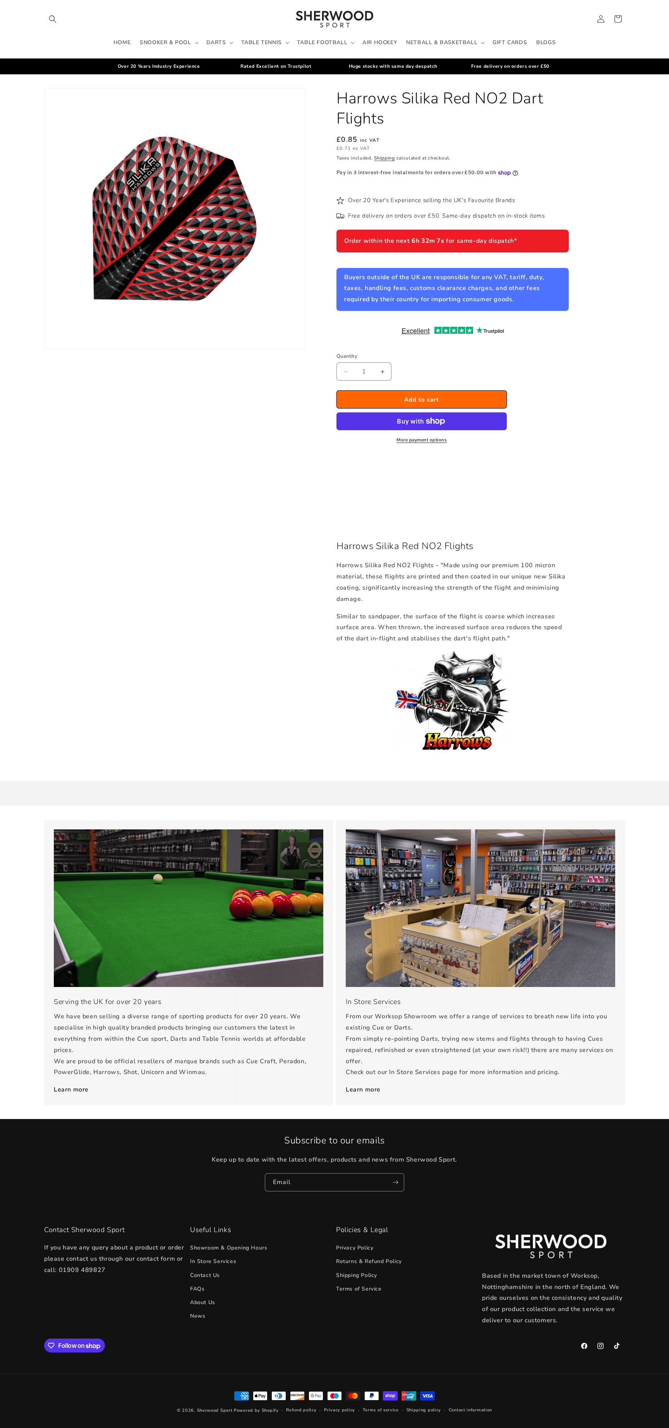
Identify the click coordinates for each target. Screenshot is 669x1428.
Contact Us (205, 1275)
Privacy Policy (354, 1247)
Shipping (384, 158)
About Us (202, 1302)
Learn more (71, 1089)
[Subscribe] (395, 1182)
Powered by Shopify (256, 1410)
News (197, 1316)
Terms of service (381, 1410)
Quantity (346, 356)
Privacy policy (339, 1410)
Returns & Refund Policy (369, 1261)
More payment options (421, 440)
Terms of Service (359, 1288)
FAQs (197, 1288)
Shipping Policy (356, 1275)
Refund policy (301, 1410)
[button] (52, 18)
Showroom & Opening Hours (228, 1247)
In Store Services (213, 1261)
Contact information (470, 1410)
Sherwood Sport (215, 1410)
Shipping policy (424, 1410)
